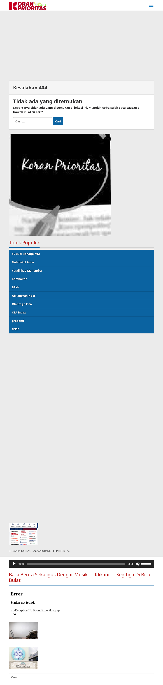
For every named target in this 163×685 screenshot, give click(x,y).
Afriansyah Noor (23, 296)
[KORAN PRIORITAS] (27, 6)
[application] (81, 564)
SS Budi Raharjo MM (26, 254)
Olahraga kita (22, 304)
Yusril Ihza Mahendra (27, 270)
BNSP (15, 329)
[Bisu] (138, 564)
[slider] (146, 563)
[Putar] (14, 564)
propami (18, 321)
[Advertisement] (81, 45)
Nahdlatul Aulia (23, 262)
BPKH (15, 287)
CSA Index (19, 312)
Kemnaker (19, 279)
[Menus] (151, 5)
